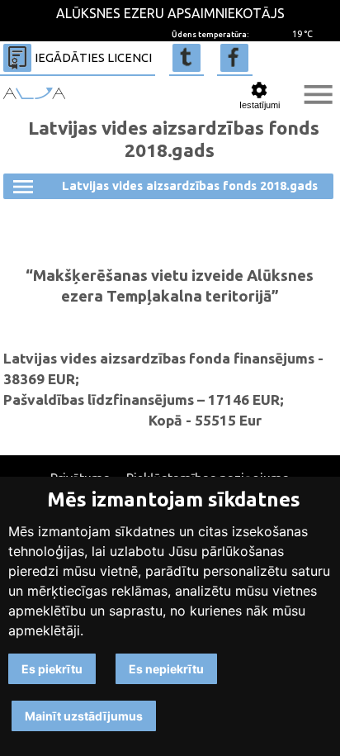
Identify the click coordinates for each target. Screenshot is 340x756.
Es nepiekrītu (166, 669)
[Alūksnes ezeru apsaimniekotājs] (34, 93)
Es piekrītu (52, 669)
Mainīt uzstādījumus (84, 716)
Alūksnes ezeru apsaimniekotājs (170, 13)
